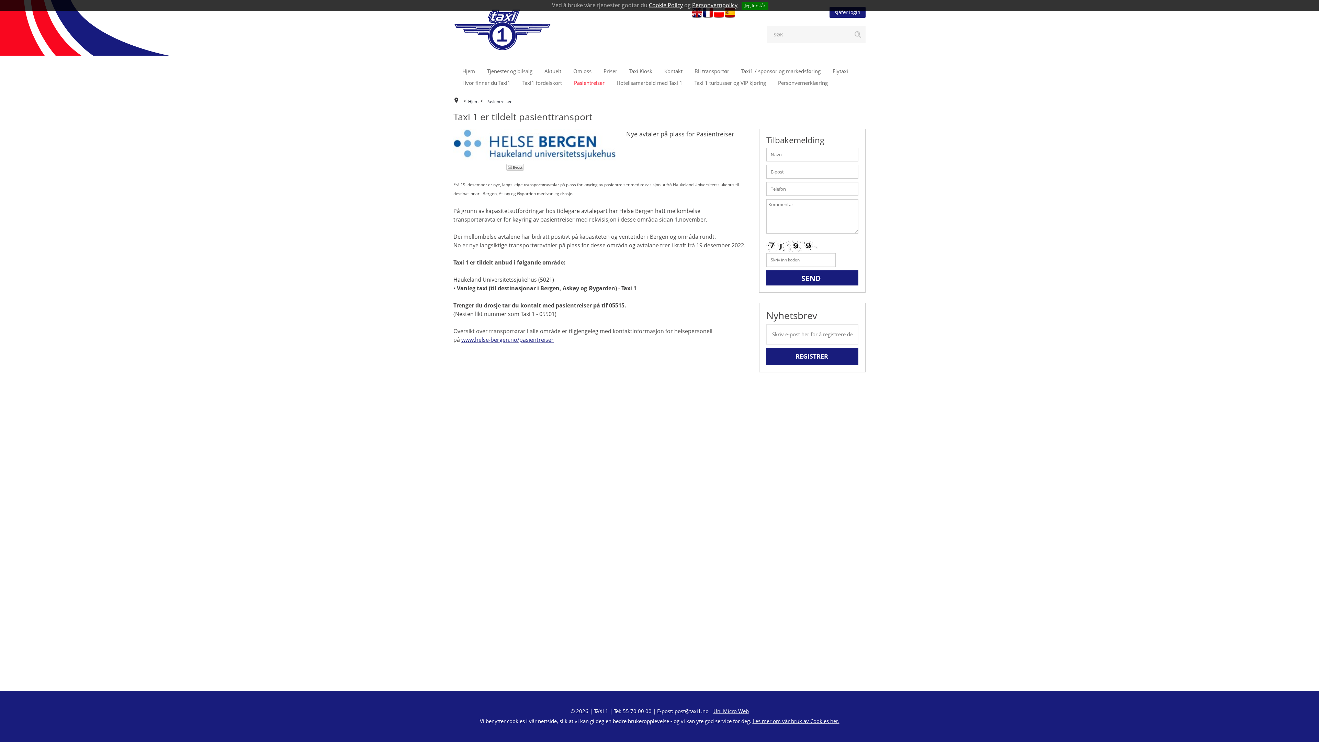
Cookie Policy (666, 5)
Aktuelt (552, 71)
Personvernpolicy (714, 5)
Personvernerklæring (803, 82)
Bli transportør (712, 71)
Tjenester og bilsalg (509, 71)
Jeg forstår (755, 5)
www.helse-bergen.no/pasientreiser (507, 340)
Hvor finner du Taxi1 (486, 82)
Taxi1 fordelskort (542, 82)
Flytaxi (840, 71)
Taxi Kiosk (640, 71)
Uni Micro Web (731, 711)
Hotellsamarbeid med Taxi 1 (650, 82)
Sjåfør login (847, 12)
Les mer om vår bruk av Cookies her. (796, 721)
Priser (610, 71)
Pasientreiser (589, 82)
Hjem (468, 71)
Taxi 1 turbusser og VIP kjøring (730, 82)
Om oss (582, 71)
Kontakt (673, 71)
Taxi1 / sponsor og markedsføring (781, 71)
